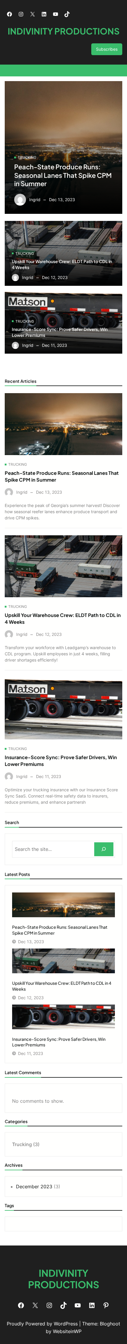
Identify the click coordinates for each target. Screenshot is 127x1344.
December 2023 (34, 1186)
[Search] (103, 849)
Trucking (27, 157)
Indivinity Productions (64, 31)
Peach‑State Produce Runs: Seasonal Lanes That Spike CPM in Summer (63, 175)
